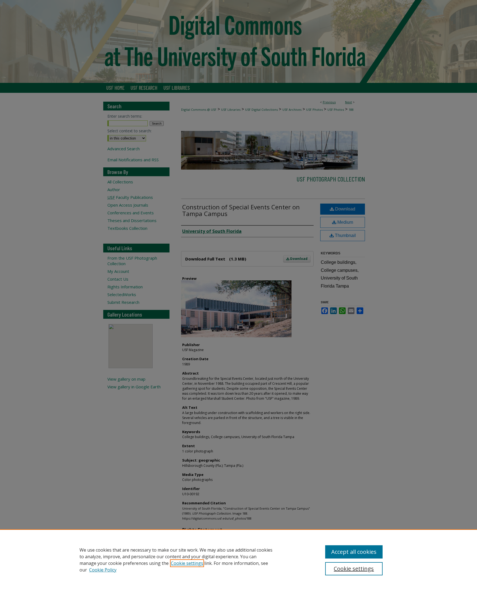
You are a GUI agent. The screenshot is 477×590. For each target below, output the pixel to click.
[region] (238, 559)
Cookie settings (187, 563)
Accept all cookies (354, 551)
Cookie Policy (102, 570)
